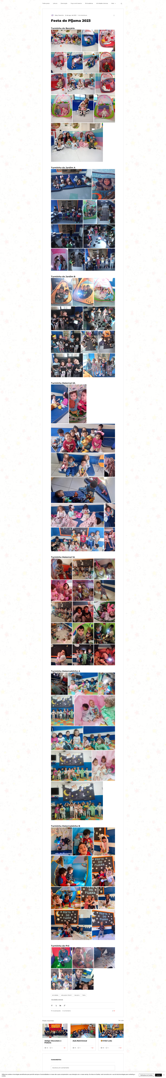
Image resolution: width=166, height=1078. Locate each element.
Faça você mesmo (76, 3)
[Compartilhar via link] (64, 1005)
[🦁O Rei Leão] (111, 1031)
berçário (77, 995)
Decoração (64, 3)
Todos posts (46, 3)
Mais (112, 3)
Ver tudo (121, 1020)
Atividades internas (102, 3)
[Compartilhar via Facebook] (52, 1005)
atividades (55, 995)
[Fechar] (164, 1075)
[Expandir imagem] (66, 40)
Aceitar (158, 1075)
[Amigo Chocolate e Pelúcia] (54, 1031)
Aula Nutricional (80, 1041)
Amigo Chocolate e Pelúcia (53, 1042)
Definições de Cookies (146, 1075)
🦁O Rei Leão (106, 1041)
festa (83, 995)
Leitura (55, 3)
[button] (121, 3)
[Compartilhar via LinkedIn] (60, 1005)
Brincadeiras (89, 3)
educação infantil (66, 995)
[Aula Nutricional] (83, 1031)
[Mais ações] (114, 15)
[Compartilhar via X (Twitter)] (56, 1005)
